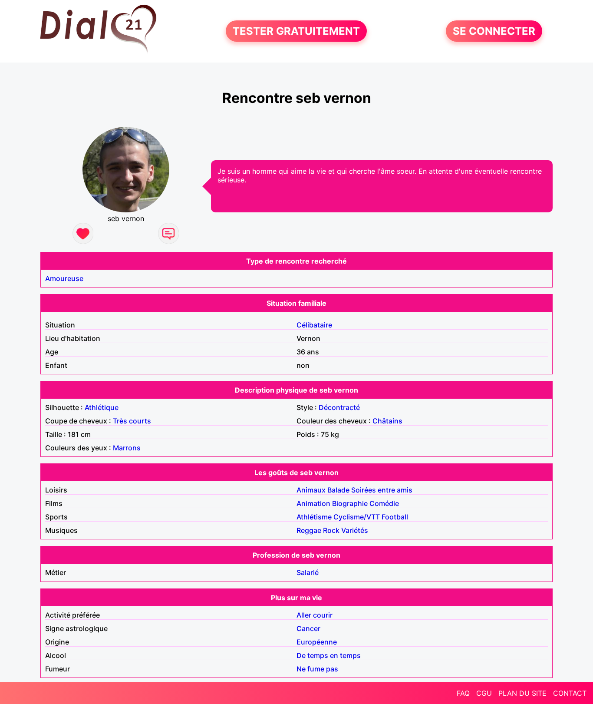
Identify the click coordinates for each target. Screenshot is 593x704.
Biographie (350, 503)
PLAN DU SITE (522, 693)
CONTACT (569, 693)
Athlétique (102, 407)
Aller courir (314, 615)
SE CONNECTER (494, 31)
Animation (313, 503)
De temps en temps (328, 655)
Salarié (307, 572)
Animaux (311, 490)
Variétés (354, 530)
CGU (484, 693)
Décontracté (339, 407)
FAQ (463, 693)
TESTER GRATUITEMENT (296, 31)
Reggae (308, 530)
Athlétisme (314, 516)
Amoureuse (64, 278)
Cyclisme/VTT (356, 516)
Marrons (127, 447)
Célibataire (314, 325)
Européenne (316, 642)
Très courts (132, 420)
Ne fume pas (317, 668)
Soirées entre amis (381, 490)
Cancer (308, 628)
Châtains (387, 420)
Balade (338, 490)
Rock (331, 530)
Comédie (384, 503)
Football (395, 516)
